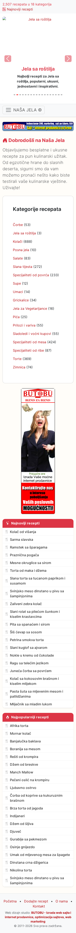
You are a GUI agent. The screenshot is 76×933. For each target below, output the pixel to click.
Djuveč (15, 831)
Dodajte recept (36, 901)
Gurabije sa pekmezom (28, 839)
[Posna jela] (23, 94)
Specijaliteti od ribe (28, 350)
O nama (62, 901)
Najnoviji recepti (20, 9)
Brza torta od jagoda (26, 808)
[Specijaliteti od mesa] (53, 94)
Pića (16, 317)
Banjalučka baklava (25, 741)
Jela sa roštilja (24, 233)
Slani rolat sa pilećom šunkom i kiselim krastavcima (35, 614)
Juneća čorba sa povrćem (31, 671)
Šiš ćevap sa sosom (26, 632)
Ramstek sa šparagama (28, 547)
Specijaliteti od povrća (31, 275)
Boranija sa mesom (25, 749)
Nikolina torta (21, 870)
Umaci (18, 292)
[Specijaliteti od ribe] (56, 94)
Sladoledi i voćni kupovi (32, 334)
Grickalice (21, 300)
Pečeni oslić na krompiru (29, 780)
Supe (17, 283)
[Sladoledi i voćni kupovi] (50, 94)
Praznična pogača (24, 555)
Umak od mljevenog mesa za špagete (40, 855)
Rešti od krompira (24, 757)
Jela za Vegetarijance (30, 308)
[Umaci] (36, 94)
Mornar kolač (20, 733)
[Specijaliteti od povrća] (31, 94)
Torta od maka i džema (28, 570)
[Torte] (58, 94)
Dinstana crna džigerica (29, 862)
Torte (17, 359)
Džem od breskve (24, 764)
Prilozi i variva (24, 325)
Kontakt (39, 906)
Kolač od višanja (23, 532)
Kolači (17, 241)
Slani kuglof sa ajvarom (28, 647)
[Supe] (34, 94)
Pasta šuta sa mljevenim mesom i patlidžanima (36, 693)
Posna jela (21, 250)
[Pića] (45, 94)
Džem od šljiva (21, 824)
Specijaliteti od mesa (29, 342)
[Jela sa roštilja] (17, 94)
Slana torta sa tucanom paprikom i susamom (37, 580)
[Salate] (25, 94)
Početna (10, 901)
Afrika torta (19, 726)
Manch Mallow (21, 772)
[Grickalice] (39, 94)
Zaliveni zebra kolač (26, 604)
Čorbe (18, 225)
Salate (18, 258)
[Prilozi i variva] (47, 94)
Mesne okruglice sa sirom (30, 563)
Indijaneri (17, 816)
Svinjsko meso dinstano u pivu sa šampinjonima (37, 593)
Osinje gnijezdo (22, 847)
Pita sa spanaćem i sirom (30, 624)
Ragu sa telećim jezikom (29, 663)
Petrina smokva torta (27, 640)
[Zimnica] (61, 94)
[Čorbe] (14, 94)
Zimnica (19, 367)
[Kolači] (20, 94)
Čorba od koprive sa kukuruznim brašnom (36, 798)
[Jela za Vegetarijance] (42, 94)
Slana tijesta (22, 267)
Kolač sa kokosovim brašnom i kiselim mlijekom (34, 681)
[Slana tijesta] (28, 94)
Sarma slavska (21, 539)
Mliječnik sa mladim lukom (31, 704)
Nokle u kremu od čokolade (32, 655)
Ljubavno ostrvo (23, 788)
